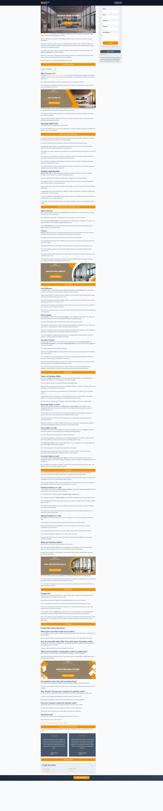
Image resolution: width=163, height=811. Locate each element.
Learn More (68, 470)
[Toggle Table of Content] (54, 69)
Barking (65, 723)
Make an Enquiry (81, 777)
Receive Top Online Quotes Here (68, 726)
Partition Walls (45, 34)
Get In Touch (110, 51)
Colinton (61, 723)
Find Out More (68, 372)
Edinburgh (43, 723)
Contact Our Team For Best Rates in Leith (68, 207)
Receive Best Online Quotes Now (68, 134)
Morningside (55, 723)
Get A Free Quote (68, 759)
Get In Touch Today (68, 64)
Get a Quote (68, 22)
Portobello (49, 723)
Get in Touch (68, 284)
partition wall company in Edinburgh (56, 75)
